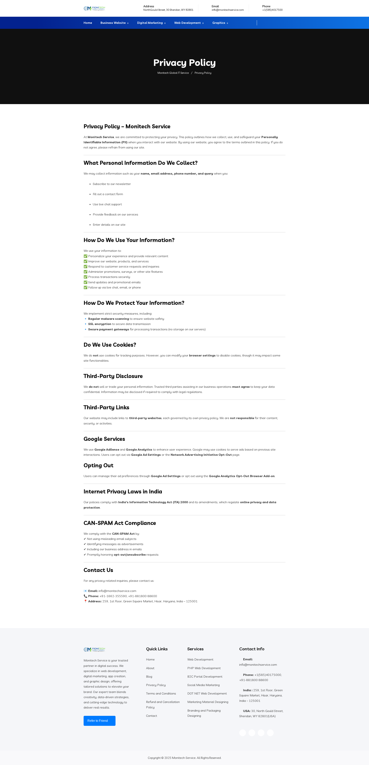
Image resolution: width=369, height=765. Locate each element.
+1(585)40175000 (267, 675)
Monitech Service (184, 758)
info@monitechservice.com (228, 10)
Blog (149, 676)
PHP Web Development (204, 668)
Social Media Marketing (203, 685)
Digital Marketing (150, 23)
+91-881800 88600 (253, 680)
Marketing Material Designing (207, 702)
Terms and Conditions (161, 693)
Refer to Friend (97, 720)
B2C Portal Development (204, 676)
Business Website (113, 23)
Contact (151, 716)
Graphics (218, 23)
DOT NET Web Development (207, 693)
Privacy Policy (156, 685)
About (150, 668)
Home (88, 23)
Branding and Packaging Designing (204, 713)
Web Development (187, 23)
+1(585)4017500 (272, 10)
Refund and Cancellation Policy (163, 704)
